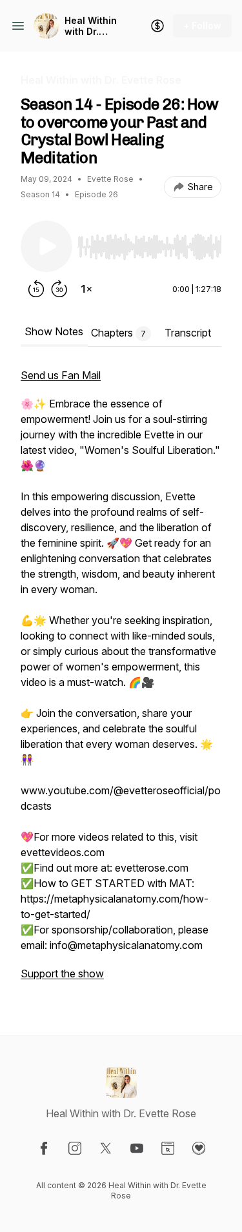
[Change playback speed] (86, 289)
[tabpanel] (121, 680)
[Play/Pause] (46, 246)
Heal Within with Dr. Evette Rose (91, 26)
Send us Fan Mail (61, 375)
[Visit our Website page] (167, 1148)
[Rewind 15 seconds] (36, 289)
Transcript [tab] (188, 332)
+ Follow (202, 25)
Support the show (62, 973)
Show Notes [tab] (54, 331)
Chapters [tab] (118, 332)
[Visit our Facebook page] (43, 1148)
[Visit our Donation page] (198, 1148)
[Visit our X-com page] (105, 1148)
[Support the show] (157, 26)
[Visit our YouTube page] (136, 1148)
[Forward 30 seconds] (59, 289)
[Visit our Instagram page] (74, 1148)
